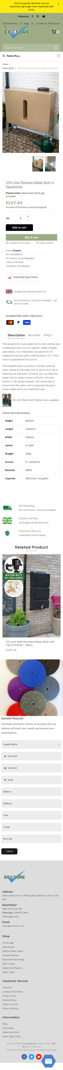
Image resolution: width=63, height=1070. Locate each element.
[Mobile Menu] (59, 56)
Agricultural (8, 946)
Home (5, 64)
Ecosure (17, 250)
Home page (8, 942)
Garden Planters (10, 955)
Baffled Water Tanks (12, 951)
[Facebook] (32, 16)
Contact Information (12, 991)
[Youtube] (39, 1056)
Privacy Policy (9, 995)
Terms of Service (10, 1008)
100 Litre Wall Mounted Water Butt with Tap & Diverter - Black (30, 643)
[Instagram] (38, 16)
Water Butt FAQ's (11, 1032)
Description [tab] (16, 335)
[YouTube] (43, 16)
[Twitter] (31, 1056)
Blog (4, 1023)
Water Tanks (8, 972)
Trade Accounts (10, 1004)
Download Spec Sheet (25, 277)
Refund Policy (9, 1000)
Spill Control (8, 963)
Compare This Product (19, 243)
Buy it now (31, 237)
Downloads (8, 1028)
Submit (9, 851)
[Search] (56, 48)
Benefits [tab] (34, 335)
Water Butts (8, 68)
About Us (7, 987)
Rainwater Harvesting (13, 959)
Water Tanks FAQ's (11, 1036)
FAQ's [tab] (48, 335)
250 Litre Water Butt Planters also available (35, 400)
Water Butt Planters (12, 967)
